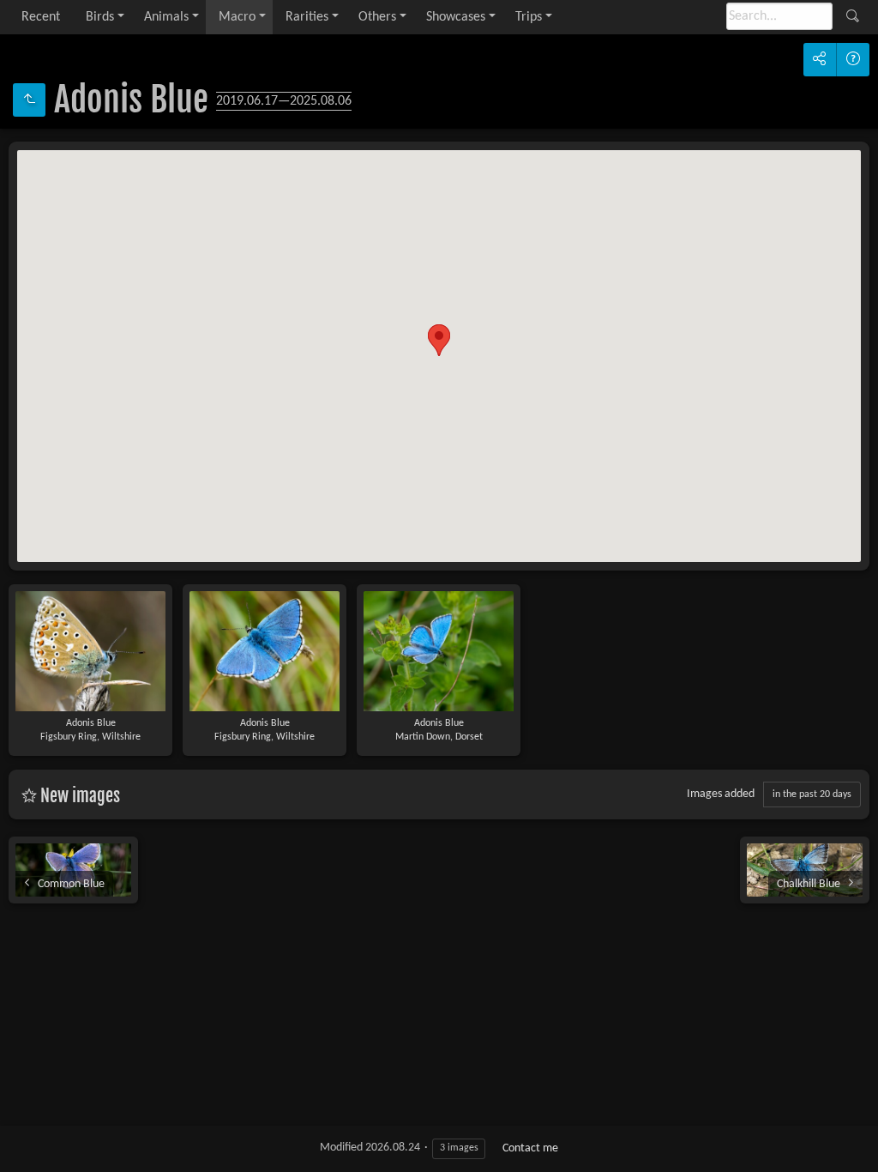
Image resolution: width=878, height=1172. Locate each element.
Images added (721, 794)
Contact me (530, 1148)
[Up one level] (29, 100)
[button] (439, 340)
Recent (40, 17)
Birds (100, 17)
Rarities (307, 17)
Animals (166, 17)
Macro (237, 17)
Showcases (455, 17)
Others (377, 17)
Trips (528, 17)
